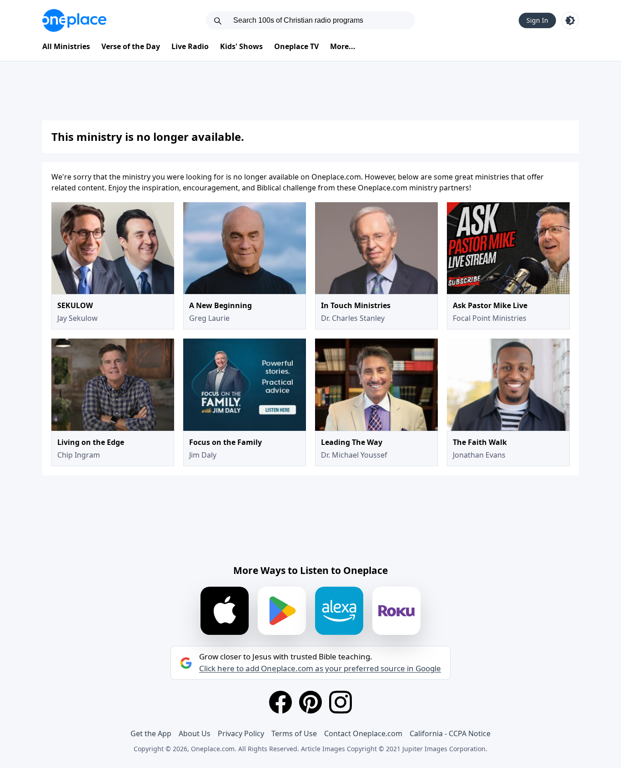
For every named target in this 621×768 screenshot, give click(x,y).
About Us (194, 733)
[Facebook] (280, 702)
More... (343, 46)
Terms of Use (294, 733)
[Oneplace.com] (74, 20)
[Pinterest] (310, 702)
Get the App (150, 733)
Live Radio (190, 46)
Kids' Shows (241, 46)
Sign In (537, 20)
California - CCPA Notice (450, 733)
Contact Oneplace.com (363, 733)
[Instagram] (340, 702)
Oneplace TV (296, 46)
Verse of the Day (130, 46)
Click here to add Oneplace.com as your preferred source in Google (320, 668)
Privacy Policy (241, 733)
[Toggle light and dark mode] (570, 20)
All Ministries (66, 46)
